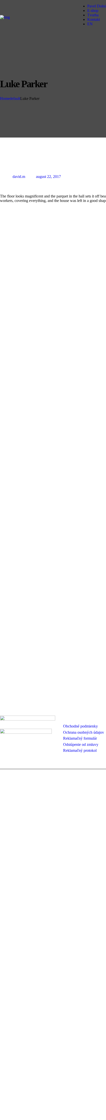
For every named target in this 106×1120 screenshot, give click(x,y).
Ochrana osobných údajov (83, 732)
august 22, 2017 (48, 176)
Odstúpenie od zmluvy (80, 744)
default (15, 98)
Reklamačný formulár (80, 738)
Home (5, 98)
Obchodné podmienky (80, 726)
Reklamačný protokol (80, 750)
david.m (19, 176)
